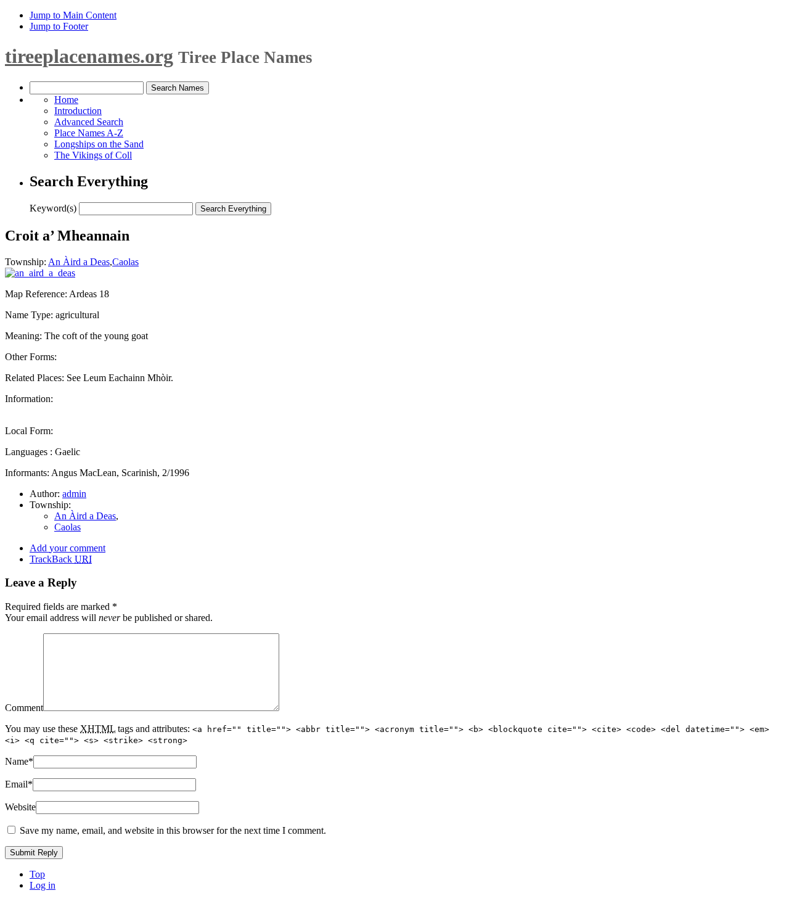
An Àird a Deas (79, 262)
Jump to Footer (59, 26)
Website (20, 807)
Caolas (125, 262)
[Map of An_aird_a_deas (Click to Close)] (40, 273)
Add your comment (67, 548)
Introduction (78, 110)
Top (37, 874)
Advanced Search (88, 122)
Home (66, 99)
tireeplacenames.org (89, 56)
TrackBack (61, 559)
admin (74, 493)
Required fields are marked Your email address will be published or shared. (109, 612)
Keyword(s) (53, 208)
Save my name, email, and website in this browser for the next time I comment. (173, 830)
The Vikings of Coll (93, 155)
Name (19, 761)
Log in (42, 885)
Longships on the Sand (99, 144)
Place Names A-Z (88, 133)
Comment (24, 707)
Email (19, 784)
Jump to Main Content (73, 15)
